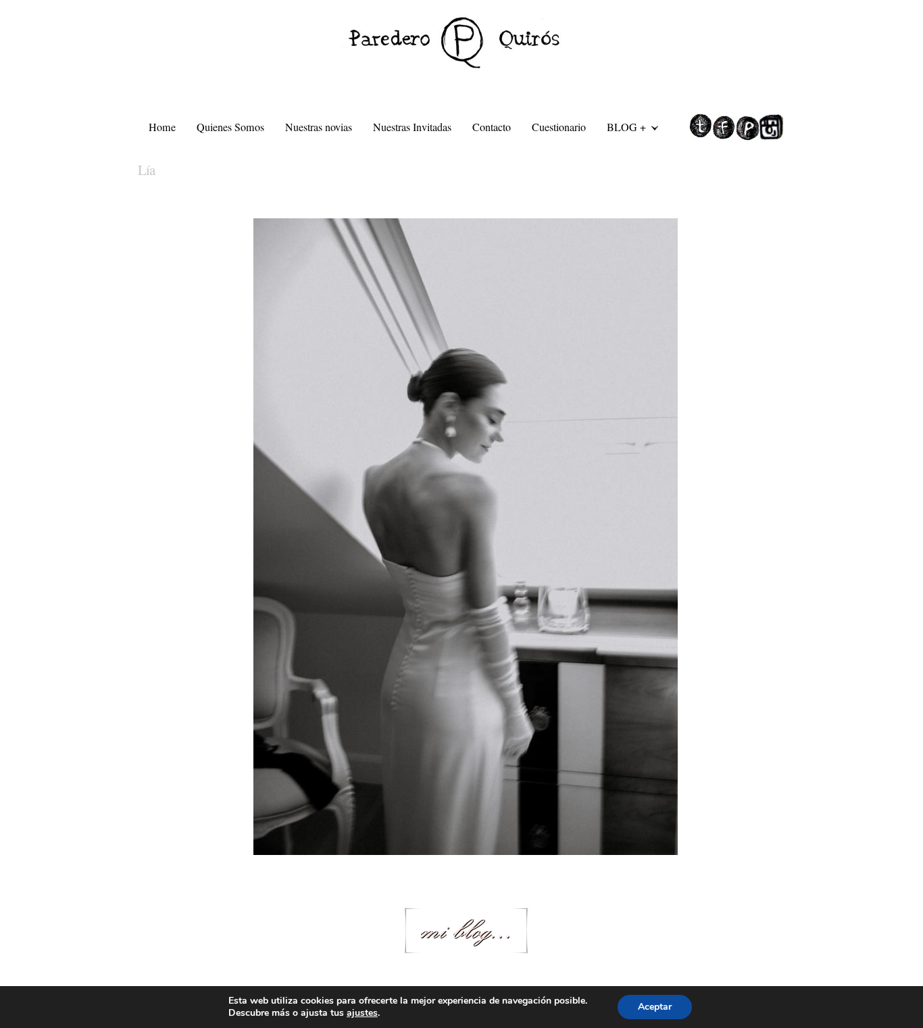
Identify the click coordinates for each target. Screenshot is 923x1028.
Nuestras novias (318, 127)
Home (162, 127)
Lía (146, 169)
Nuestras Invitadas (412, 127)
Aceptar (655, 1006)
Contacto (491, 127)
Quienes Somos (230, 127)
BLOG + (621, 129)
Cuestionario (559, 127)
